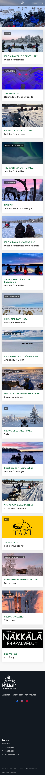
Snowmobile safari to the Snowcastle (17, 280)
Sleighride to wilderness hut (18, 467)
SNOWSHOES (10, 653)
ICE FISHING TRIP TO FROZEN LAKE (21, 56)
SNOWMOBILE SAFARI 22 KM (18, 130)
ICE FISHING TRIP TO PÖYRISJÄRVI (21, 356)
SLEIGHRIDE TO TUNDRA (16, 319)
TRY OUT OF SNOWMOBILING (18, 505)
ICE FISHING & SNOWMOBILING (19, 242)
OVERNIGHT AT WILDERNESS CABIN (21, 579)
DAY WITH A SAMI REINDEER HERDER (22, 393)
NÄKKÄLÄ (9, 205)
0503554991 (9, 751)
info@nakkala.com (11, 755)
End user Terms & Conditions (13, 769)
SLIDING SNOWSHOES (15, 616)
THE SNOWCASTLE (13, 93)
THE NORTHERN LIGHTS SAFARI (19, 167)
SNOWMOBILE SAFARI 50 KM (18, 430)
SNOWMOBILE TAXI (13, 542)
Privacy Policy (31, 769)
